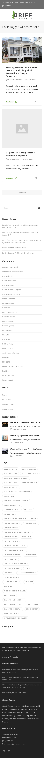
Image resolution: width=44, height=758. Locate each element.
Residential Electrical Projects (13, 366)
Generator (6, 308)
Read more (10, 102)
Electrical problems (9, 281)
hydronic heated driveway (16, 564)
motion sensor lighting (10, 353)
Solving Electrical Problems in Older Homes (18, 253)
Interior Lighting (8, 326)
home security (10, 559)
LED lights (6, 335)
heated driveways (12, 523)
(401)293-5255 (7, 6)
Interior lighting (12, 568)
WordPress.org (7, 409)
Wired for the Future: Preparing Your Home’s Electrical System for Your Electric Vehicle (22, 241)
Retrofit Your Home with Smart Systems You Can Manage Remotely (20, 226)
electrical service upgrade (16, 478)
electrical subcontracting (11, 294)
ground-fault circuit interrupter (20, 519)
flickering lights (12, 510)
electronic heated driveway (17, 492)
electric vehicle (11, 487)
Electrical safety (8, 285)
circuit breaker (29, 469)
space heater (32, 609)
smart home (9, 595)
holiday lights (11, 541)
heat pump (26, 537)
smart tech (33, 604)
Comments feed (8, 404)
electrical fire (10, 474)
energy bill (9, 496)
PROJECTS (6, 362)
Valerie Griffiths (30, 80)
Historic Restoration (9, 312)
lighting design (11, 577)
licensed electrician (27, 573)
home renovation (12, 555)
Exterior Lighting (8, 303)
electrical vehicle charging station (21, 483)
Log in (4, 395)
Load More (22, 192)
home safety (30, 555)
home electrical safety (14, 550)
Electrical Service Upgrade (11, 290)
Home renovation (8, 321)
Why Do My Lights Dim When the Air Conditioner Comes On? (20, 234)
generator (9, 514)
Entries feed (6, 400)
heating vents (10, 537)
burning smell (10, 469)
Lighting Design (8, 344)
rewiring (8, 586)
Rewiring (5, 371)
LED (26, 568)
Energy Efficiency (8, 299)
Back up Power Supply (10, 267)
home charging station (15, 546)
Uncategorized (7, 380)
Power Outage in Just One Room (14, 248)
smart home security (13, 604)
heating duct (31, 523)
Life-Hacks (6, 339)
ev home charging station (16, 501)
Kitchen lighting (7, 330)
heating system (11, 528)
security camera (8, 375)
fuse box (28, 510)
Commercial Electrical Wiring (12, 272)
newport (29, 582)
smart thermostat (13, 609)
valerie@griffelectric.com (16, 744)
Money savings (7, 348)
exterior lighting (12, 505)
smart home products (14, 600)
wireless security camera (15, 618)
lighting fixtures (12, 582)
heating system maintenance (17, 532)
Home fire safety (8, 317)
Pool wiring (6, 357)
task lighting (10, 613)
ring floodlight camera (15, 591)
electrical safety (30, 474)
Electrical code (7, 276)
